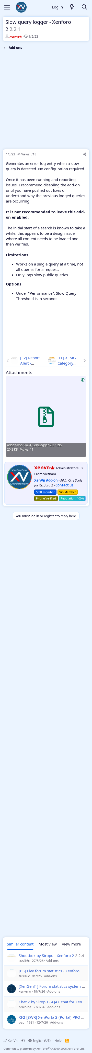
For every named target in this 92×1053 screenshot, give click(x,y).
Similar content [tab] (20, 943)
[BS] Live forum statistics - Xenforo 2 (51, 970)
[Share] (84, 154)
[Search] (84, 7)
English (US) (41, 1040)
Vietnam (49, 474)
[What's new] (72, 7)
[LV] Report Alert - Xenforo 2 (30, 363)
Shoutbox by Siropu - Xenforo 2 (46, 955)
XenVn (12, 1040)
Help (58, 1040)
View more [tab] (71, 943)
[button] (23, 1040)
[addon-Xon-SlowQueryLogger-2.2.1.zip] (46, 416)
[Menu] (7, 7)
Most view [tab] (48, 943)
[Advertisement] (46, 100)
